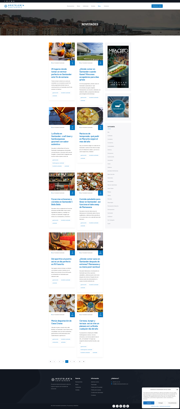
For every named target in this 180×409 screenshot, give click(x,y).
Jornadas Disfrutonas (113, 171)
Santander (110, 213)
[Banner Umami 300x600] (118, 66)
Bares (78, 6)
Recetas (110, 199)
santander (54, 95)
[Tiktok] (117, 406)
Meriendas (110, 178)
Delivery (110, 149)
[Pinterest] (127, 406)
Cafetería (110, 135)
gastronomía (55, 92)
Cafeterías (85, 6)
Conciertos (110, 142)
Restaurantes (70, 6)
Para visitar (110, 188)
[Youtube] (124, 406)
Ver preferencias (172, 403)
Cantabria (110, 139)
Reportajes (110, 202)
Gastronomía (111, 156)
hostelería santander (65, 92)
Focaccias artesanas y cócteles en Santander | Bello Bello (61, 202)
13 (79, 361)
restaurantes (55, 342)
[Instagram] (113, 406)
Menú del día (111, 174)
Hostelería (110, 160)
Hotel (109, 163)
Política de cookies (155, 406)
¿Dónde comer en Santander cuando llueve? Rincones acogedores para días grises (89, 74)
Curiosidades (111, 146)
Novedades (110, 181)
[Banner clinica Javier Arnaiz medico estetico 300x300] (118, 106)
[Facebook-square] (120, 406)
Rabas (109, 195)
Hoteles (93, 6)
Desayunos (110, 153)
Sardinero (110, 216)
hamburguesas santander (58, 163)
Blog (99, 6)
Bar (108, 132)
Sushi (109, 223)
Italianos (110, 167)
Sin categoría (111, 220)
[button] (177, 389)
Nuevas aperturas (112, 185)
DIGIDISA (75, 405)
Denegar (160, 403)
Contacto (106, 6)
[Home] (14, 6)
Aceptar (149, 403)
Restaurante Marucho (113, 206)
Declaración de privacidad (164, 406)
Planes (109, 192)
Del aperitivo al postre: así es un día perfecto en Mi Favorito (61, 261)
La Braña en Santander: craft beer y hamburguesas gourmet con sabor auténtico (61, 138)
